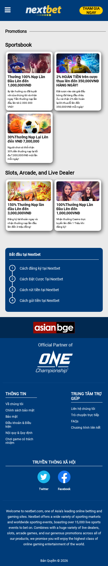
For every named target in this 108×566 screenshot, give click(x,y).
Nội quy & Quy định (19, 433)
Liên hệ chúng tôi (83, 409)
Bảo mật (12, 416)
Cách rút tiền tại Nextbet (39, 290)
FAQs (74, 421)
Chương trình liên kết (85, 427)
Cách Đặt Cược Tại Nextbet (41, 279)
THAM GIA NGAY (91, 10)
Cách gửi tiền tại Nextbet (40, 300)
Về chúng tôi (14, 404)
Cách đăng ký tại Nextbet (40, 268)
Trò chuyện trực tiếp (85, 415)
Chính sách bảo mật (20, 410)
